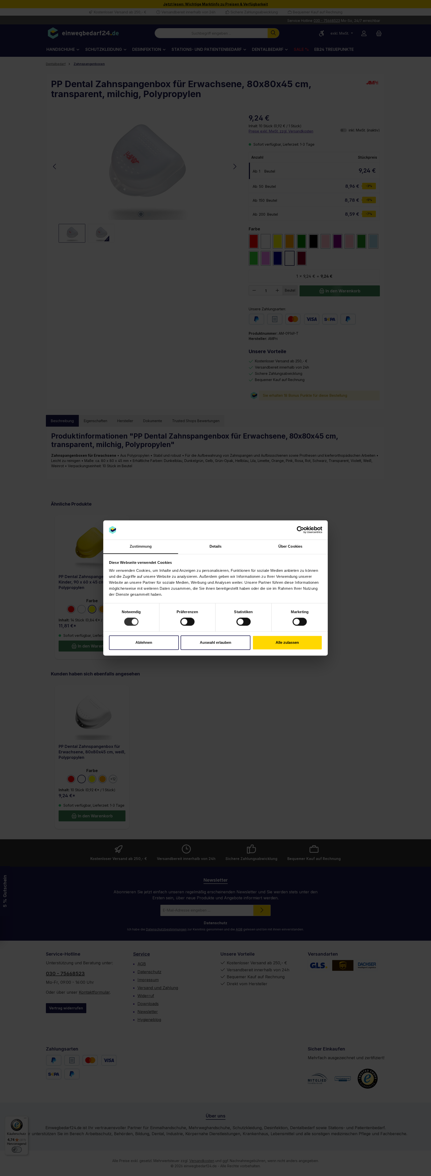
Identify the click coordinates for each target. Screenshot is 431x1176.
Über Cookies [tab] (290, 546)
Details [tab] (216, 546)
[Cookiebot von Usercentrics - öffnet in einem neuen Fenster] (300, 530)
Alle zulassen (287, 642)
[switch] (187, 622)
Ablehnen (143, 642)
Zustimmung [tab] (141, 546)
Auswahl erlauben (215, 642)
